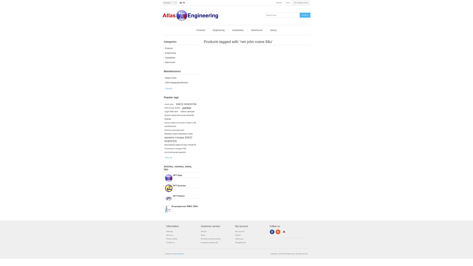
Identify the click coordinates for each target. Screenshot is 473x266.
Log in (288, 3)
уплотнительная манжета (175, 152)
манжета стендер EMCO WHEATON (178, 139)
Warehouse (256, 30)
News (203, 235)
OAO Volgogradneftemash (176, 83)
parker (186, 108)
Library (273, 30)
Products (200, 30)
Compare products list (209, 242)
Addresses (239, 239)
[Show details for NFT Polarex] (168, 198)
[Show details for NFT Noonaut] (168, 188)
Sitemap (169, 231)
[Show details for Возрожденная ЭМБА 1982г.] (168, 209)
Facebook (272, 232)
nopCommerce (178, 254)
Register (279, 3)
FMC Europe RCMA (172, 108)
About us (169, 235)
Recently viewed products (211, 239)
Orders (238, 235)
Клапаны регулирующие (174, 130)
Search (203, 231)
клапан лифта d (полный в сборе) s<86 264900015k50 (180, 124)
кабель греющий (187, 111)
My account (239, 231)
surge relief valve (171, 111)
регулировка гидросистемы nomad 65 (180, 145)
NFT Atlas (177, 175)
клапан (167, 119)
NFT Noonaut (179, 186)
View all (168, 88)
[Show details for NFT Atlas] (168, 178)
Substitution (238, 30)
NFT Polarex (179, 196)
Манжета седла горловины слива (178, 134)
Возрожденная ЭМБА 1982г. (184, 206)
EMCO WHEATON (186, 104)
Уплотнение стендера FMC (175, 149)
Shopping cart (240, 242)
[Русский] (180, 3)
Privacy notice (171, 239)
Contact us (170, 242)
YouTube (284, 232)
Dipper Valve (170, 78)
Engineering (219, 30)
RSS (278, 232)
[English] (183, 3)
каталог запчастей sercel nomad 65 (179, 115)
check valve (169, 104)
